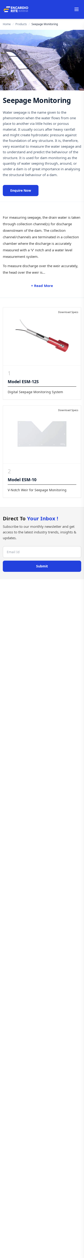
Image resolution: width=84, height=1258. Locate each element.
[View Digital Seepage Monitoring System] (42, 336)
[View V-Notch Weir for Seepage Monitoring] (42, 435)
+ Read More (42, 285)
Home (7, 24)
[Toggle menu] (76, 9)
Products (21, 24)
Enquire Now (20, 190)
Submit (42, 566)
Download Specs (68, 312)
